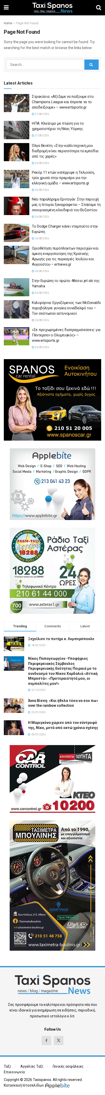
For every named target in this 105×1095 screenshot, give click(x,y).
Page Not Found (27, 23)
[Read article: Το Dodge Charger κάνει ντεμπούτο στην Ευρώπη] (16, 233)
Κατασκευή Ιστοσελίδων (24, 1085)
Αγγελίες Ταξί (31, 1066)
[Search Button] (98, 7)
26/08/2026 (41, 163)
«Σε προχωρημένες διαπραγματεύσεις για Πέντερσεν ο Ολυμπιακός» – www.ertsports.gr (66, 335)
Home (8, 23)
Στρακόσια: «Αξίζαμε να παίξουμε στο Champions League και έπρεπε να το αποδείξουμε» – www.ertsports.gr (63, 102)
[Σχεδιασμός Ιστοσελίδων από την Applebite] (58, 1085)
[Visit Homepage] (52, 8)
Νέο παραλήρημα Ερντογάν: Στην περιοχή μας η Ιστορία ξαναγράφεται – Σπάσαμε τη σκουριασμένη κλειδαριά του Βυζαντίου (66, 204)
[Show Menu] (6, 7)
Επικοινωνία (14, 1072)
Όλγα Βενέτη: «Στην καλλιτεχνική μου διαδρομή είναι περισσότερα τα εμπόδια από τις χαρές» (65, 151)
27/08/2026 (41, 114)
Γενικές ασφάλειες (68, 1066)
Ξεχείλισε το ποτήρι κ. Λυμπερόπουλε (61, 639)
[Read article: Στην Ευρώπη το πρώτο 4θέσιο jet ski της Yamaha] (16, 287)
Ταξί (7, 1066)
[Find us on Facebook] (46, 1040)
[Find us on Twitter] (58, 1040)
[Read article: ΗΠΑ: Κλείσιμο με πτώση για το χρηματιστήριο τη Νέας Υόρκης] (16, 130)
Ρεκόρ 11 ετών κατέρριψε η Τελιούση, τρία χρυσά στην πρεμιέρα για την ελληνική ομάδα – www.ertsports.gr (63, 177)
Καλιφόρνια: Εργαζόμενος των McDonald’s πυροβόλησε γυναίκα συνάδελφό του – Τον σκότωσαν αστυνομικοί (66, 308)
